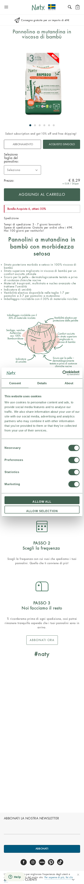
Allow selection (42, 511)
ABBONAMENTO (23, 144)
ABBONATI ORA (42, 640)
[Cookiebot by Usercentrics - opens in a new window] (62, 372)
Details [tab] (42, 383)
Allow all (41, 501)
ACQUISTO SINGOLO (62, 144)
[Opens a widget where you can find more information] (14, 877)
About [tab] (69, 383)
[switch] (74, 460)
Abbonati (42, 849)
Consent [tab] (15, 383)
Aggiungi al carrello (42, 194)
